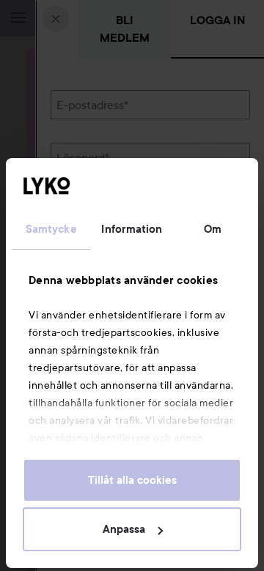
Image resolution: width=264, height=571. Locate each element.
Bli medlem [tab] (125, 29)
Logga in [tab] (217, 20)
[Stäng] (56, 19)
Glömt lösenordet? (99, 207)
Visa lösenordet (212, 179)
